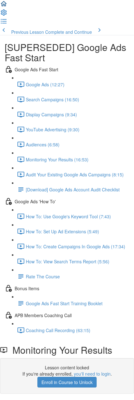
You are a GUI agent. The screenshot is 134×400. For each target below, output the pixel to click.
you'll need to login (92, 374)
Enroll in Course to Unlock (67, 382)
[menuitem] (3, 14)
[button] (3, 6)
